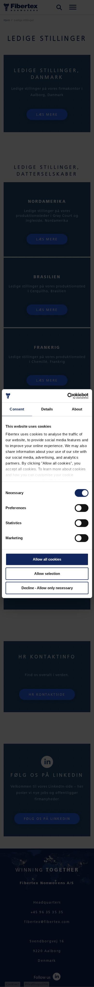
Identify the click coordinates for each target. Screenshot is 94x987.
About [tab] (77, 409)
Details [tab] (47, 409)
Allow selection (47, 573)
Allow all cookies (47, 559)
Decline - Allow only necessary (47, 588)
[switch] (81, 508)
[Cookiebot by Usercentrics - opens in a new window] (67, 396)
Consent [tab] (17, 409)
